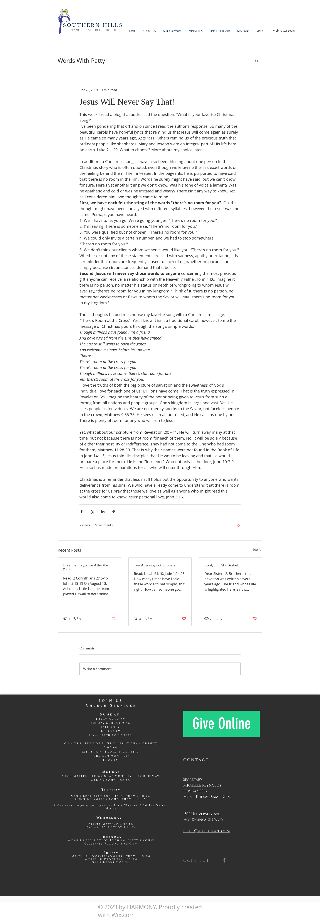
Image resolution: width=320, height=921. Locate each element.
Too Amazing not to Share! (155, 565)
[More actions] (238, 89)
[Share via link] (113, 512)
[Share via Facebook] (81, 512)
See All (257, 549)
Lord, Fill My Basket (221, 565)
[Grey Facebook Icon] (224, 860)
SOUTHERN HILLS (93, 25)
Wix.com (123, 915)
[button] (257, 61)
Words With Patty (81, 61)
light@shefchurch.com (206, 831)
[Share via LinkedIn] (103, 512)
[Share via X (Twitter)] (92, 512)
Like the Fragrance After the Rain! (85, 567)
